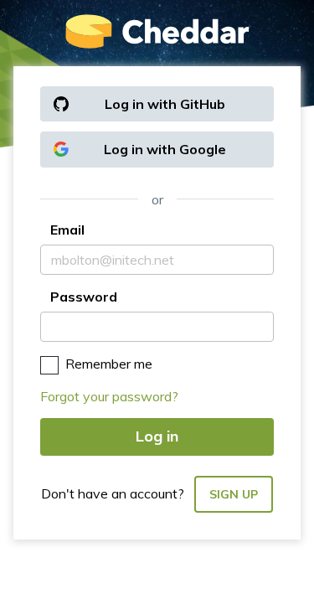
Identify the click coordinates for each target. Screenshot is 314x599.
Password (83, 296)
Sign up (233, 494)
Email (67, 229)
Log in (157, 436)
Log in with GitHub (165, 104)
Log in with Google (165, 149)
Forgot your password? (109, 396)
